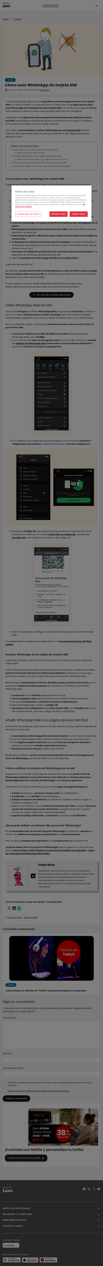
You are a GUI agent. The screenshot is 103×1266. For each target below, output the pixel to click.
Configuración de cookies (28, 214)
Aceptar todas (78, 214)
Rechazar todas (58, 214)
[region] (51, 203)
